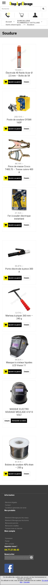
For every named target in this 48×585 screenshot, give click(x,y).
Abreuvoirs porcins (11, 523)
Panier (7, 541)
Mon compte (9, 544)
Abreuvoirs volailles (12, 526)
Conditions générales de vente (15, 508)
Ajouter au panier (14, 82)
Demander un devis (19, 421)
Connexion (9, 538)
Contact (8, 505)
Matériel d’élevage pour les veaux (16, 518)
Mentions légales (11, 502)
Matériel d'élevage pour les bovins (17, 520)
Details (26, 82)
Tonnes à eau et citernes (13, 528)
